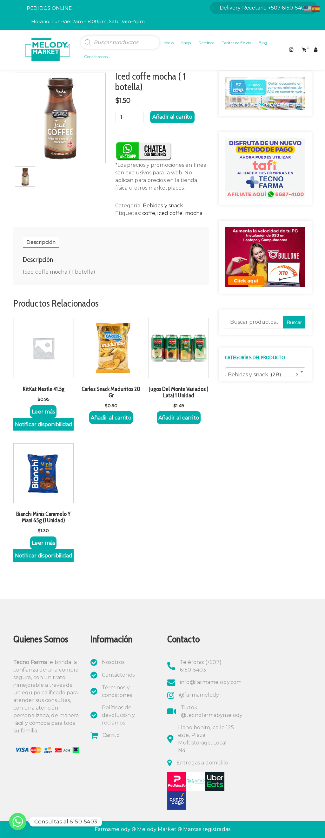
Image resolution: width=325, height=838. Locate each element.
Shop (186, 42)
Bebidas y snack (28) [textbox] (263, 375)
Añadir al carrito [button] (111, 418)
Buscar (294, 322)
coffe (149, 213)
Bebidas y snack (163, 206)
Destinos (206, 42)
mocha (194, 213)
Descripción (41, 242)
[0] (304, 50)
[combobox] (265, 371)
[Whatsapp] (17, 821)
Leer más (43, 412)
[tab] (41, 242)
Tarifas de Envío (236, 42)
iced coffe (169, 213)
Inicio (169, 42)
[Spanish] (316, 8)
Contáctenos (96, 56)
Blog (263, 42)
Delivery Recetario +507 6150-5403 (264, 8)
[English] (308, 8)
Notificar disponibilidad (43, 424)
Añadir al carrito (172, 117)
